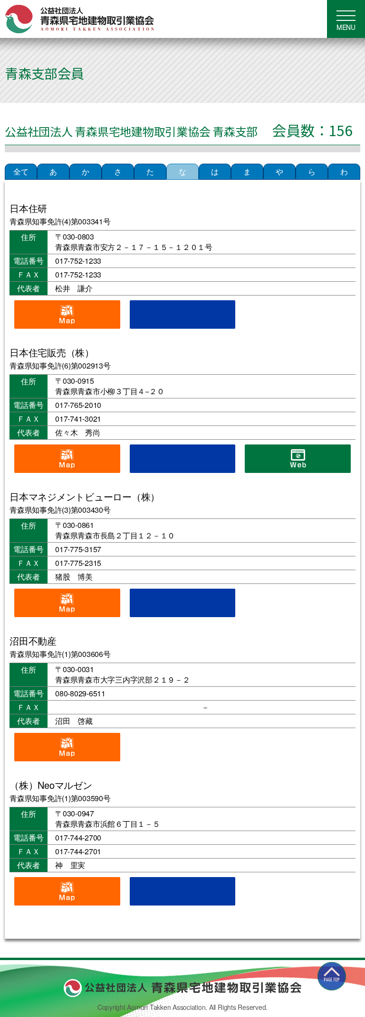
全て (21, 171)
